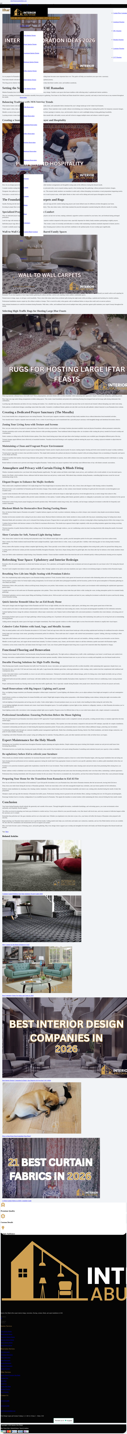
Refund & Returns (15, 1428)
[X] (27, 5)
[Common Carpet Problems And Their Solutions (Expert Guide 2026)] (41, 890)
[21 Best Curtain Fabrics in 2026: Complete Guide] (51, 1198)
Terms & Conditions (24, 1428)
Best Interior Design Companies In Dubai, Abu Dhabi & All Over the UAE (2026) (26, 1080)
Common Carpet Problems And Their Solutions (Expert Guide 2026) (22, 894)
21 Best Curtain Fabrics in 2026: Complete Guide (16, 1201)
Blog (2, 1428)
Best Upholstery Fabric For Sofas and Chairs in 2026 (17, 995)
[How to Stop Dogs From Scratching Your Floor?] (41, 1133)
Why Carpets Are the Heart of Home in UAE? (16, 944)
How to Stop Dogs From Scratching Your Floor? (16, 1136)
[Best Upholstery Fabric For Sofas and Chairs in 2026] (37, 992)
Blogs (6, 831)
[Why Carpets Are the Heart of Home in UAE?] (41, 941)
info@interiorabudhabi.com (8, 1411)
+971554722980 (5, 1401)
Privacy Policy (7, 1428)
